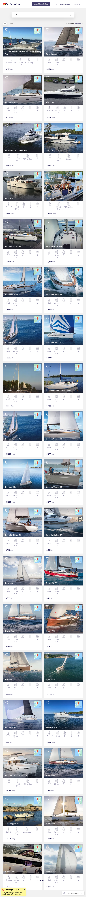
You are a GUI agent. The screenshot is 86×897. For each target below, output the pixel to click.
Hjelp (55, 4)
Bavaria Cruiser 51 (54, 342)
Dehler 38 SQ (51, 583)
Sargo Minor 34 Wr (54, 150)
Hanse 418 (9, 679)
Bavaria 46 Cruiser (13, 246)
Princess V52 (51, 727)
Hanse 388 (9, 631)
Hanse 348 (50, 823)
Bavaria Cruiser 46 (54, 294)
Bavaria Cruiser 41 (13, 294)
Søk (16, 15)
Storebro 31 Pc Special (55, 198)
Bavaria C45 (10, 487)
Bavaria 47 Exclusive (13, 390)
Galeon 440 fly (11, 871)
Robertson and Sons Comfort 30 (60, 390)
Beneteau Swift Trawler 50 (16, 775)
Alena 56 (50, 102)
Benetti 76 (9, 198)
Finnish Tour (51, 871)
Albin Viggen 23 (12, 823)
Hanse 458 (50, 679)
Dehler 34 (9, 583)
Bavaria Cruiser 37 (54, 535)
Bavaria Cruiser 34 (54, 439)
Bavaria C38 (51, 54)
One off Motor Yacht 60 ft (16, 150)
